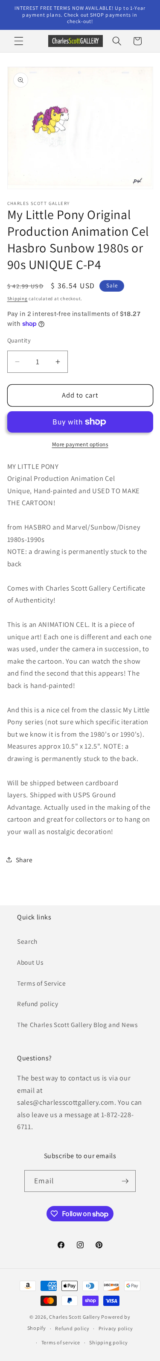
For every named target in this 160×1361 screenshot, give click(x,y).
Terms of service (60, 1342)
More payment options (80, 444)
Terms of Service (41, 983)
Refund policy (37, 1003)
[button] (19, 41)
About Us (30, 962)
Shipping (17, 298)
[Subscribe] (125, 1181)
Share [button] (24, 859)
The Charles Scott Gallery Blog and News (77, 1024)
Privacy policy (116, 1328)
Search (27, 941)
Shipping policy (108, 1342)
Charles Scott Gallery (74, 1317)
